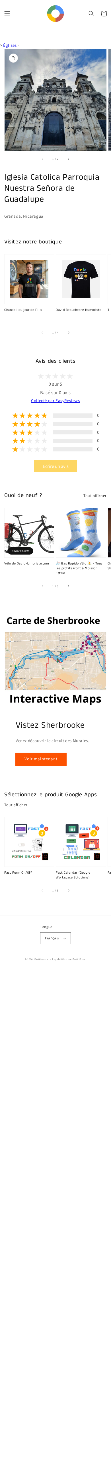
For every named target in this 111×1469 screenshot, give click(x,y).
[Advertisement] (55, 1219)
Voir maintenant (40, 758)
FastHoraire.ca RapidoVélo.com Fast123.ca (59, 959)
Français (52, 938)
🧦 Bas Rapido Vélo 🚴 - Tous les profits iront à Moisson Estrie (79, 568)
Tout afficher (95, 495)
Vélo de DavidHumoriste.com (26, 563)
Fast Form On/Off (18, 873)
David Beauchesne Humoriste (79, 310)
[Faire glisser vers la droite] (68, 158)
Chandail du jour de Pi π (23, 310)
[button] (7, 13)
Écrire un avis (56, 466)
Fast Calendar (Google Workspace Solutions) (73, 875)
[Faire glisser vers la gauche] (42, 158)
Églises (10, 45)
